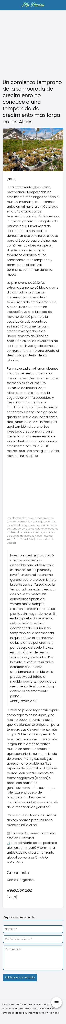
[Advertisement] (33, 44)
